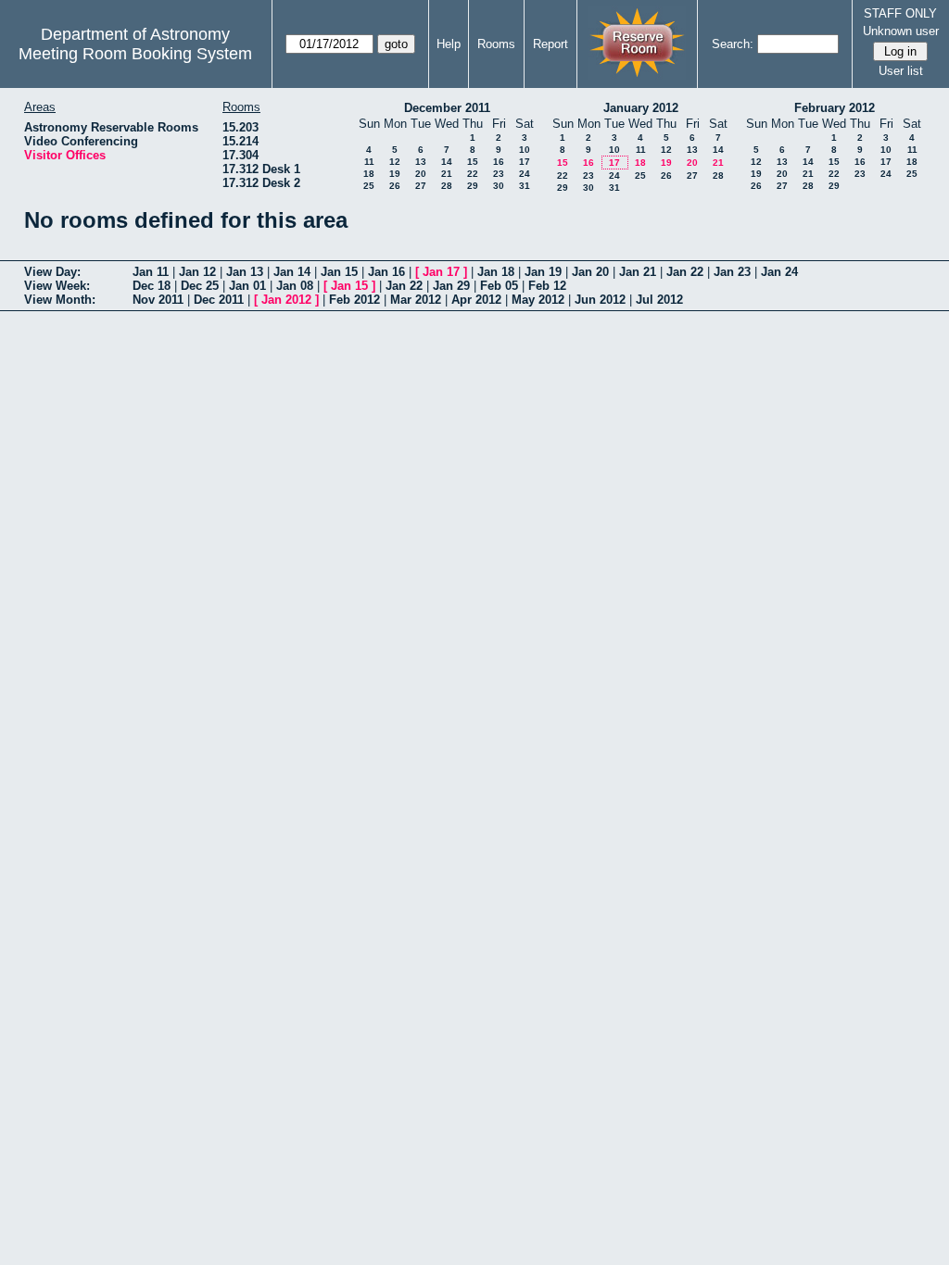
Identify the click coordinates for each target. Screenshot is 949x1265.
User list (901, 71)
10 (524, 149)
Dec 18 (152, 286)
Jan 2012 (286, 300)
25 (368, 186)
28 (446, 186)
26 (394, 186)
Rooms (496, 44)
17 (524, 162)
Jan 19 (543, 272)
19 (394, 174)
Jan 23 (732, 272)
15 (472, 162)
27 (420, 186)
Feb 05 (499, 286)
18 (368, 174)
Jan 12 (197, 272)
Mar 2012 (415, 300)
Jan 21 (637, 272)
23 (498, 174)
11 (369, 162)
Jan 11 (151, 272)
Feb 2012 (354, 300)
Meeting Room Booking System (135, 53)
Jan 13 (244, 272)
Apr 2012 (476, 300)
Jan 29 (451, 286)
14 (446, 162)
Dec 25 (200, 286)
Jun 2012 (600, 300)
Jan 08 (294, 286)
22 (472, 174)
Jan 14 (291, 272)
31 (524, 186)
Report (550, 44)
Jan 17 (441, 272)
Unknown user (901, 31)
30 (498, 186)
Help (449, 44)
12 (394, 162)
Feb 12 (547, 286)
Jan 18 (495, 272)
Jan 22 (684, 272)
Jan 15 (339, 272)
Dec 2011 (219, 300)
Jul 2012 (659, 300)
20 (420, 174)
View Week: (57, 286)
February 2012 (834, 108)
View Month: (59, 300)
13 (420, 162)
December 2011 (447, 108)
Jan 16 (386, 272)
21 (446, 174)
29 (472, 186)
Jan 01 (247, 286)
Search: (732, 44)
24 (524, 174)
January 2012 (640, 108)
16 (498, 162)
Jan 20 (590, 272)
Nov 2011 (158, 300)
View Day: (52, 272)
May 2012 (538, 300)
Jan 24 (779, 272)
